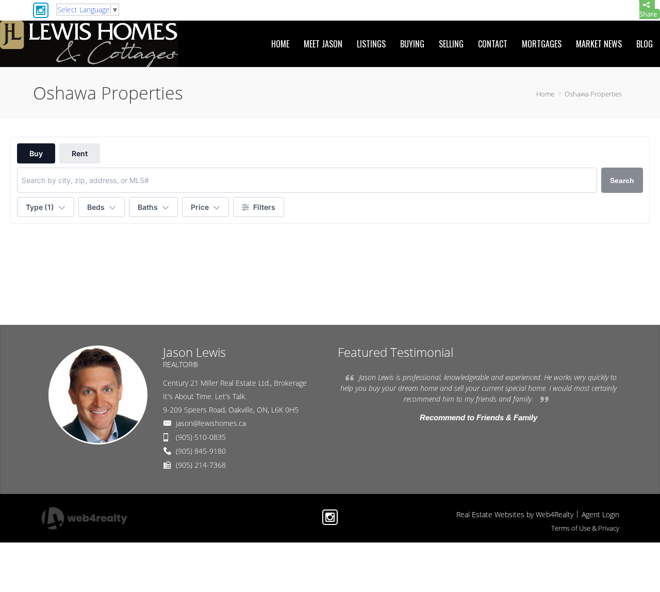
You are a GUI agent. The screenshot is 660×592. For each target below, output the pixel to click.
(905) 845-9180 (201, 451)
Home (545, 93)
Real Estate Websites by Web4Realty (514, 514)
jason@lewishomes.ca (211, 423)
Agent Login (600, 514)
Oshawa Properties (593, 93)
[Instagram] (40, 10)
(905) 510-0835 (201, 437)
